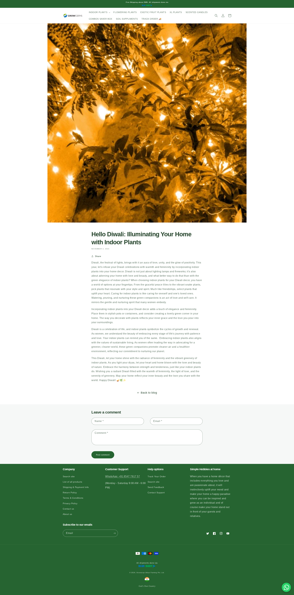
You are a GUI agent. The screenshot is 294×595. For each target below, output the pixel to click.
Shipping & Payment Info (76, 487)
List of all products (72, 482)
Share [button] (98, 256)
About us (67, 514)
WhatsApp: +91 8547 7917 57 (122, 476)
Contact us (68, 509)
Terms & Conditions (73, 498)
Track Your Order (157, 476)
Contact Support (156, 492)
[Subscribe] (114, 533)
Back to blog (149, 392)
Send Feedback (156, 487)
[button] (99, 12)
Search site (69, 476)
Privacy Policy (70, 503)
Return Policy (70, 492)
